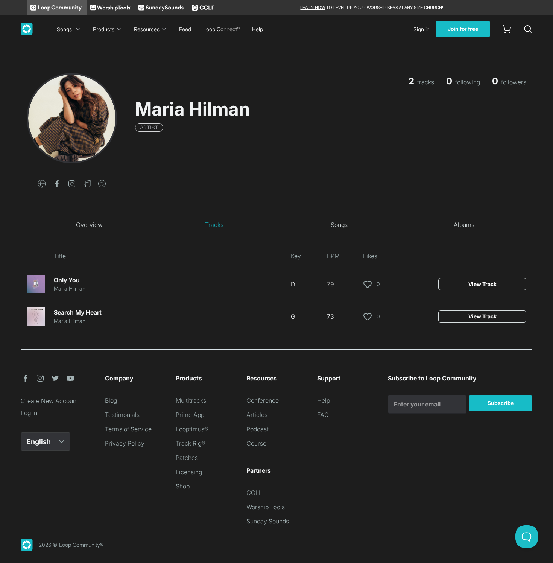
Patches (187, 457)
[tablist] (276, 225)
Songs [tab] (339, 224)
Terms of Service (128, 429)
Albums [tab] (464, 224)
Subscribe (501, 403)
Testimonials (122, 414)
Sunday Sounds (267, 521)
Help (257, 29)
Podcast (257, 429)
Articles (256, 414)
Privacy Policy (124, 443)
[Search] (527, 28)
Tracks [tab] (214, 224)
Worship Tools (265, 507)
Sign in (421, 29)
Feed (185, 29)
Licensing (189, 472)
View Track (482, 284)
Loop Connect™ (221, 29)
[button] (41, 183)
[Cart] (506, 28)
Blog (111, 400)
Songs (64, 29)
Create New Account (49, 401)
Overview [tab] (89, 224)
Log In (29, 413)
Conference (262, 400)
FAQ (323, 414)
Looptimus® (192, 429)
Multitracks (191, 400)
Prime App (190, 414)
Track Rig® (190, 443)
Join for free (463, 29)
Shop (183, 486)
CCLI (253, 492)
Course (256, 443)
